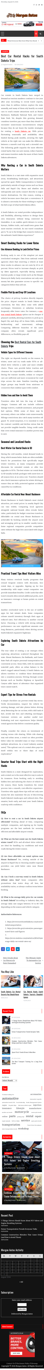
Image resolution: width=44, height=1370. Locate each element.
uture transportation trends (9, 1129)
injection (37, 1105)
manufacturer (35, 1108)
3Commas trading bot (8, 1094)
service (25, 1120)
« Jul (21, 1282)
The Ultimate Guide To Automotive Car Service (33, 960)
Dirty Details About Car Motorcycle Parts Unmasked (10, 960)
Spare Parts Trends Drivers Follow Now (23, 1052)
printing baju (20, 1116)
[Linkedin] (18, 949)
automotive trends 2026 (8, 1102)
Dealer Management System (33, 1102)
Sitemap (34, 1363)
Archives (5, 1077)
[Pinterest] (13, 949)
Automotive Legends (35, 1099)
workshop (23, 1128)
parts (12, 1116)
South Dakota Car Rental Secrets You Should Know (10, 993)
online (4, 1116)
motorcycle (22, 1112)
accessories (35, 1094)
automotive (10, 1098)
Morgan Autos (27, 1314)
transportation (11, 1124)
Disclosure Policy (23, 1363)
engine (4, 1105)
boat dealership (20, 1102)
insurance (7, 1108)
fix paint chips (12, 1105)
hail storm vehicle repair (24, 1105)
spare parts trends (36, 1121)
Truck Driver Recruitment (34, 1125)
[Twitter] (8, 949)
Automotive (8, 1153)
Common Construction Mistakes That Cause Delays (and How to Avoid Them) (27, 1042)
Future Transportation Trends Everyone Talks (25, 1032)
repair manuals (6, 1121)
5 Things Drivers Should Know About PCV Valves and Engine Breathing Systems (27, 1021)
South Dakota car (23, 131)
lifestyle (20, 1108)
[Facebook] (3, 949)
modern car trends (7, 1112)
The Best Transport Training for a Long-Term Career (27, 1062)
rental (29, 1116)
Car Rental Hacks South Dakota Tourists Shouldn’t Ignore (33, 994)
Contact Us (10, 1363)
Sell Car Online (16, 1121)
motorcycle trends (36, 1112)
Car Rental (5, 51)
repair (38, 1116)
